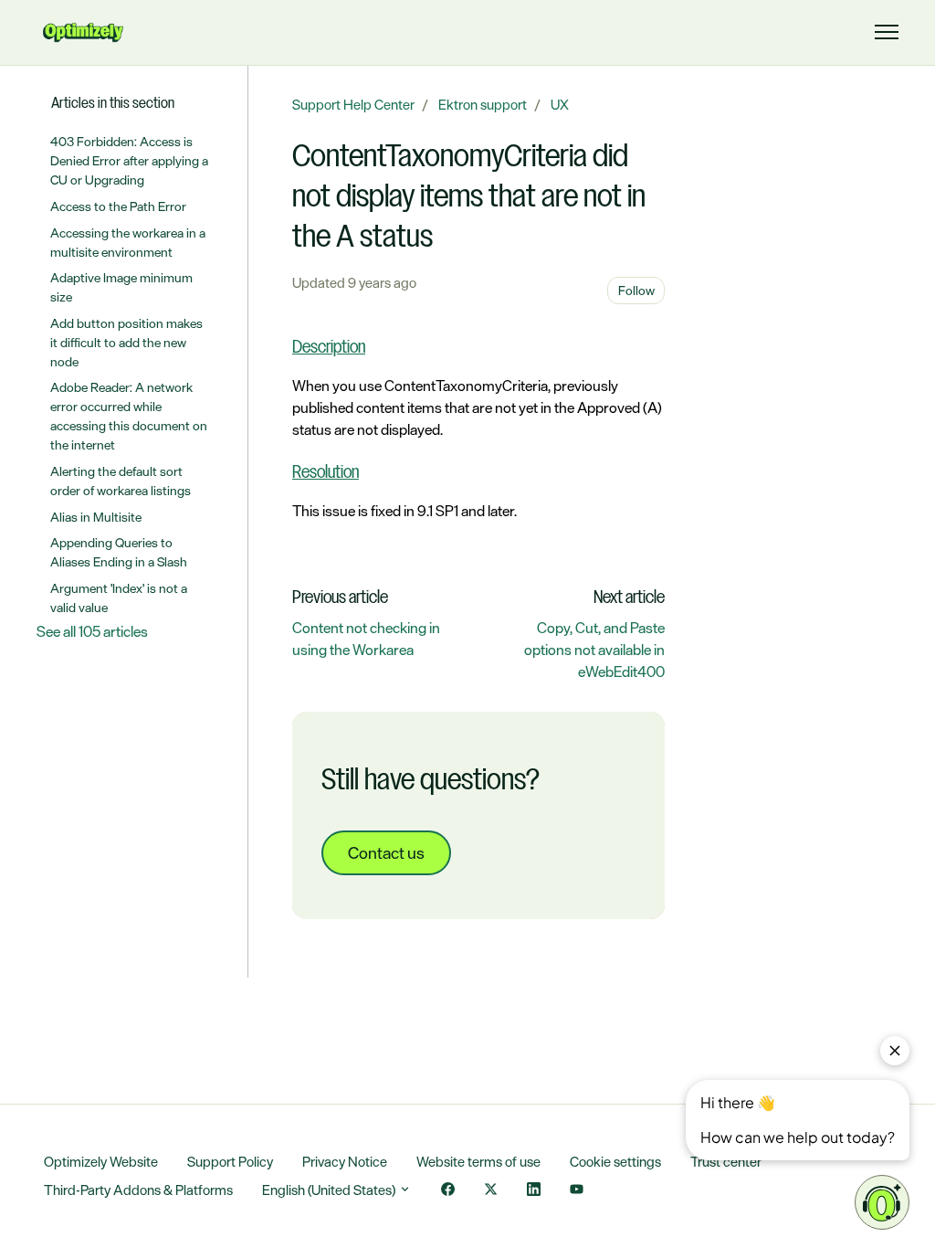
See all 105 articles (92, 631)
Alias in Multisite (96, 516)
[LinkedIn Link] (533, 1191)
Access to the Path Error (118, 206)
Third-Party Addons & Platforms (138, 1190)
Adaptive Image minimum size (121, 287)
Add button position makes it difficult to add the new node (126, 342)
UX (560, 104)
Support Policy (230, 1161)
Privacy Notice (344, 1161)
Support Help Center (353, 104)
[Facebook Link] (447, 1191)
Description (328, 348)
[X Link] (490, 1191)
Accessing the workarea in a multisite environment (127, 242)
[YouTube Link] (576, 1191)
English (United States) (330, 1190)
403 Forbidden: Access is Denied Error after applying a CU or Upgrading (129, 160)
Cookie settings (615, 1161)
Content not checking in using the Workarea (366, 638)
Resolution (325, 473)
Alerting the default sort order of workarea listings (120, 480)
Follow (636, 290)
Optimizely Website (101, 1161)
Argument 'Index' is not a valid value (118, 597)
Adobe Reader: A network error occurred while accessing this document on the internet (128, 415)
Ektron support (482, 104)
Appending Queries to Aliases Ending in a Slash (118, 552)
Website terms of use (478, 1161)
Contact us (386, 852)
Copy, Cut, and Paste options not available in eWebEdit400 (594, 649)
